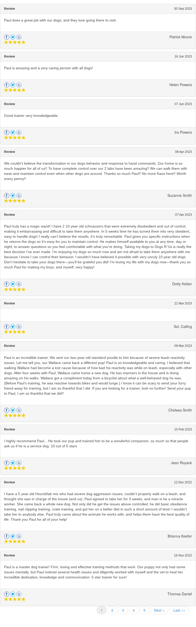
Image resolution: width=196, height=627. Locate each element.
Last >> (179, 610)
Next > (159, 610)
